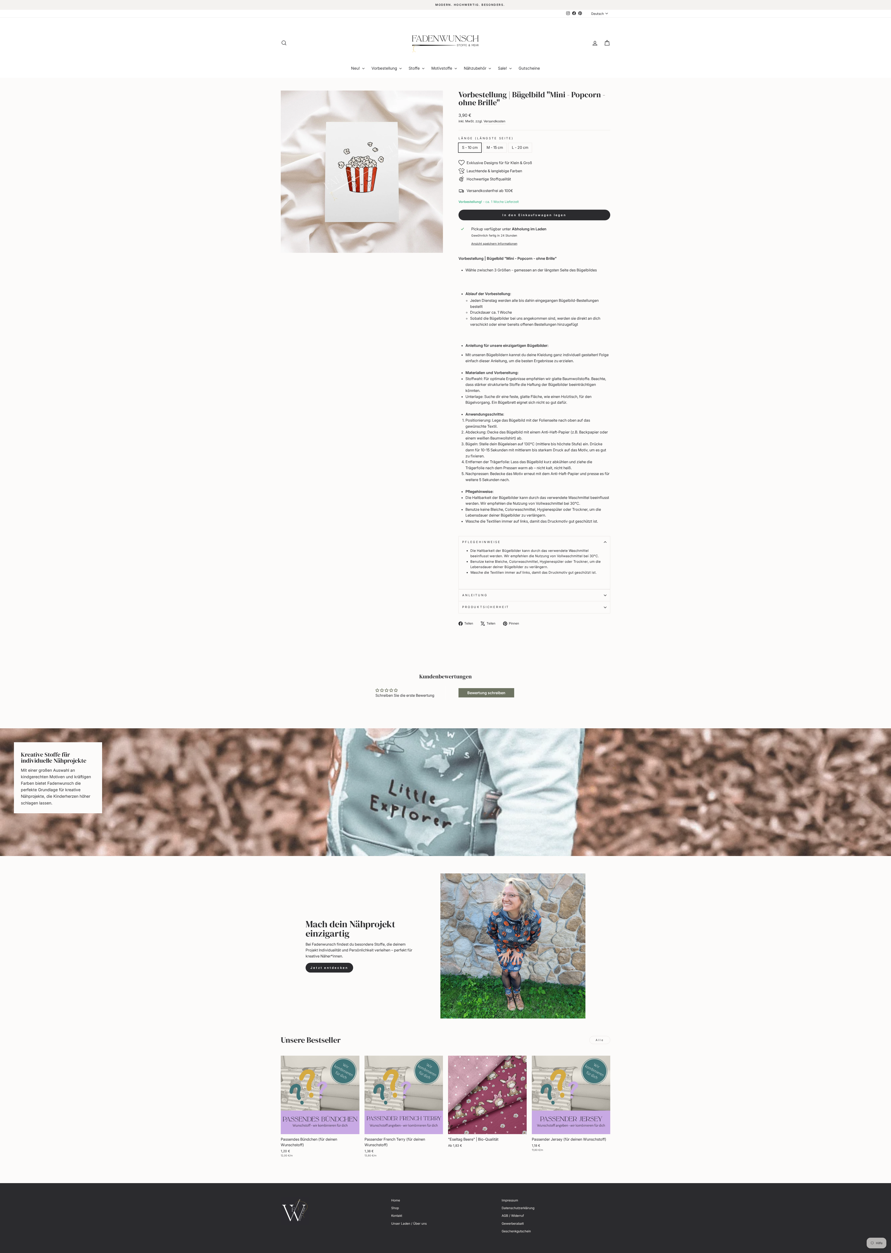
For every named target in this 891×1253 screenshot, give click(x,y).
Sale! (503, 68)
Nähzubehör (475, 68)
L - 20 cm (520, 147)
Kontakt (396, 1215)
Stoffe (415, 68)
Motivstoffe (442, 68)
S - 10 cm (470, 147)
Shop (395, 1208)
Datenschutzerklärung (518, 1208)
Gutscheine (529, 68)
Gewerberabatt (513, 1223)
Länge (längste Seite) (486, 138)
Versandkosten (494, 121)
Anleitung (475, 595)
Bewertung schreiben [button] (486, 692)
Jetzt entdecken (329, 968)
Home (395, 1200)
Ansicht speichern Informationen (494, 243)
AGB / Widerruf (513, 1215)
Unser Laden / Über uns (409, 1223)
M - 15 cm (495, 147)
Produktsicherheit (485, 607)
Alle (600, 1040)
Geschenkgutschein (516, 1231)
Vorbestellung (384, 68)
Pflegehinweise (481, 542)
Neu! (356, 68)
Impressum (510, 1200)
